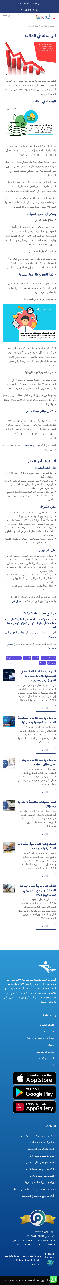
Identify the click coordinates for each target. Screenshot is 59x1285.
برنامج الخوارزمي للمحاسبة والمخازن (36, 1136)
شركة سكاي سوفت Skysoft (40, 1038)
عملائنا (51, 1045)
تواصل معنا (48, 1065)
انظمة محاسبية (46, 1031)
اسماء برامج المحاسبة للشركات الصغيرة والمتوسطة (37, 846)
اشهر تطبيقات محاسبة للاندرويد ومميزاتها (37, 804)
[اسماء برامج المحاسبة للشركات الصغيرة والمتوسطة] (9, 847)
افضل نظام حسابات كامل (42, 1176)
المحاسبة (27, 658)
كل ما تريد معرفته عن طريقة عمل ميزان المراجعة (39, 762)
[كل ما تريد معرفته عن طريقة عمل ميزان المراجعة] (9, 763)
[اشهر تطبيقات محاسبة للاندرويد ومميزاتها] (9, 805)
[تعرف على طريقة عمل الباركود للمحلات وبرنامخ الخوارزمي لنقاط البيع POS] (9, 889)
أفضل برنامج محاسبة (48, 658)
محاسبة (42, 662)
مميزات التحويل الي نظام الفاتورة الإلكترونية (34, 1189)
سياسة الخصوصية (45, 1052)
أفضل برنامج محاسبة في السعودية (38, 1196)
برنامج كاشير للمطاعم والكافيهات (38, 1182)
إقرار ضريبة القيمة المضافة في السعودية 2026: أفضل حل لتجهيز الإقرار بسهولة (38, 676)
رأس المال (51, 662)
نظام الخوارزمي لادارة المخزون (40, 1162)
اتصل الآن (17, 601)
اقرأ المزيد (46, 708)
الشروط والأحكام (46, 1058)
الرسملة (35, 658)
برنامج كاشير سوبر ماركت (42, 1142)
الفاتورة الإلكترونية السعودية (41, 1149)
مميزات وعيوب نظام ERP (42, 1156)
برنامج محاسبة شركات (39, 613)
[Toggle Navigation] (5, 17)
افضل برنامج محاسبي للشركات (39, 1169)
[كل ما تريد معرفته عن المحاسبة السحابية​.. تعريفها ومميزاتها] (9, 721)
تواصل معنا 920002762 (28, 3)
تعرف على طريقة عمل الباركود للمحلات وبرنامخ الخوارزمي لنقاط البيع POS (38, 890)
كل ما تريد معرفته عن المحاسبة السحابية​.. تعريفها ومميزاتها (37, 720)
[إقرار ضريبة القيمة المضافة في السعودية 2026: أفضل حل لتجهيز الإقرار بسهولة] (9, 675)
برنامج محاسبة (32, 445)
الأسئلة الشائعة (47, 1025)
